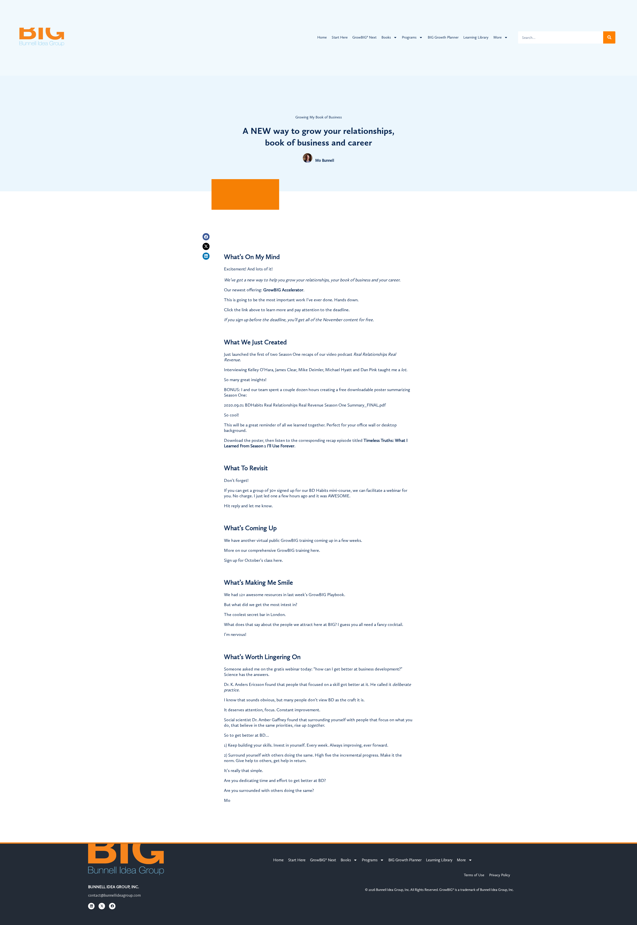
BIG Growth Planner (443, 37)
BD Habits (318, 490)
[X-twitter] (206, 246)
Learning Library (475, 37)
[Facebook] (206, 236)
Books (386, 37)
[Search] (609, 37)
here (315, 550)
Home (322, 37)
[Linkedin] (206, 256)
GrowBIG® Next (364, 37)
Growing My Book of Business (318, 117)
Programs (409, 37)
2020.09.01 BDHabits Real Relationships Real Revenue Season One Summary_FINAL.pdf (305, 405)
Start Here (340, 37)
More (497, 37)
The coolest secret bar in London (254, 614)
